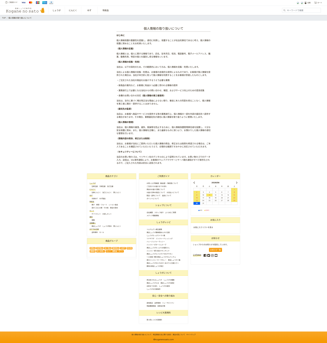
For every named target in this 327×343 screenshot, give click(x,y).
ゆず (89, 10)
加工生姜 (110, 186)
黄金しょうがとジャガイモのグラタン (160, 254)
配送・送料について (153, 196)
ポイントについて (153, 199)
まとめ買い (100, 251)
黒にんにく (117, 192)
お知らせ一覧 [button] (215, 250)
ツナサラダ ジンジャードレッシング (160, 239)
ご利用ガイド (12, 2)
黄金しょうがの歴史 (167, 283)
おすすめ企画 (94, 229)
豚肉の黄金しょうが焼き (155, 266)
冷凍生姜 (102, 186)
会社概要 (150, 213)
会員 (309, 3)
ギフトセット (96, 214)
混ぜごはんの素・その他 (100, 208)
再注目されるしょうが (154, 280)
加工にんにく (107, 192)
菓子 (93, 205)
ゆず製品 (102, 199)
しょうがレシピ (163, 222)
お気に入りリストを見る (203, 227)
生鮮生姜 (95, 186)
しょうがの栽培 (164, 286)
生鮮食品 (100, 248)
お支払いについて (173, 192)
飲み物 (129, 248)
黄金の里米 (114, 208)
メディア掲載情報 (153, 216)
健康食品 (116, 248)
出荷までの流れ (152, 286)
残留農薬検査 (151, 306)
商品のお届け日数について (156, 189)
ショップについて (163, 205)
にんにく (73, 10)
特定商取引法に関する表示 (162, 335)
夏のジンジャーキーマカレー (156, 260)
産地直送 (150, 303)
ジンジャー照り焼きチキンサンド (158, 251)
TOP (4, 18)
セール (101, 232)
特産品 (106, 10)
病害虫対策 (161, 306)
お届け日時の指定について (156, 192)
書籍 (93, 220)
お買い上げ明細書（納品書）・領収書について (162, 183)
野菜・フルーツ (101, 205)
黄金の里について (179, 335)
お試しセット (107, 214)
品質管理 (157, 303)
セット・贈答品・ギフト (114, 251)
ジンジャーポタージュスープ (156, 245)
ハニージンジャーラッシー (156, 242)
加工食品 (108, 248)
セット (92, 211)
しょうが (56, 10)
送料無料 (95, 232)
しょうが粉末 (107, 226)
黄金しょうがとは (153, 283)
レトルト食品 (113, 205)
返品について (166, 196)
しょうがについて (163, 272)
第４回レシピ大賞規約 (154, 320)
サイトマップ (191, 335)
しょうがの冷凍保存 (153, 289)
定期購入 (93, 223)
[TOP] (25, 10)
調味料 (92, 251)
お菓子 (123, 248)
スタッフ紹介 (159, 213)
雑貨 (91, 217)
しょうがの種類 (169, 280)
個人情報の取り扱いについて (141, 335)
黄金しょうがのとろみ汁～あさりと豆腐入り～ (163, 263)
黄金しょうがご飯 (174, 260)
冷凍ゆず (95, 199)
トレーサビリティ (168, 303)
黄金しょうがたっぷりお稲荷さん (158, 248)
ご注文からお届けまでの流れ (157, 186)
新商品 (92, 248)
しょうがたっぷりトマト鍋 (156, 235)
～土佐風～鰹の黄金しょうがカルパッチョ (161, 257)
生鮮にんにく (96, 192)
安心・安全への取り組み (163, 295)
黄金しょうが (96, 226)
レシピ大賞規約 (163, 312)
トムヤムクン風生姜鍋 (154, 229)
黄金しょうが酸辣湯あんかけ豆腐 (158, 232)
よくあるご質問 (170, 213)
